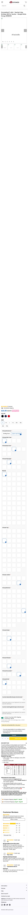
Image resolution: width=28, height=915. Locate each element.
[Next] (25, 30)
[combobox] (14, 5)
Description (5, 743)
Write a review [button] (14, 819)
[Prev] (2, 30)
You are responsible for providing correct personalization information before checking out (14, 731)
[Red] (9, 416)
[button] (4, 406)
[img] (10, 840)
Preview (14, 735)
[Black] (2, 416)
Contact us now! (5, 896)
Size (2, 420)
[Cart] (25, 2)
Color (3, 413)
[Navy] (5, 416)
